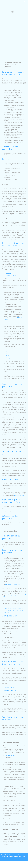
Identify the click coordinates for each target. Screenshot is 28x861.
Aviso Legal (8, 273)
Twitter (8, 352)
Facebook (8, 350)
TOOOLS (18, 858)
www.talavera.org (10, 755)
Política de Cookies (19, 495)
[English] (16, 2)
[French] (18, 2)
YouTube (8, 356)
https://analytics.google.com (12, 584)
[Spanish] (25, 2)
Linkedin (8, 354)
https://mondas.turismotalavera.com (13, 68)
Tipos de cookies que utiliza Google (14, 608)
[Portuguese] (23, 2)
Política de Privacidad (10, 275)
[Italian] (21, 2)
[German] (20, 2)
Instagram (9, 358)
